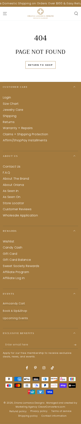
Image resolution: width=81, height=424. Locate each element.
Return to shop (40, 64)
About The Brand (16, 178)
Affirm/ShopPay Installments (25, 140)
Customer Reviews (17, 209)
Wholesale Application (20, 215)
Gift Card (10, 254)
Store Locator (13, 203)
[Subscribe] (76, 345)
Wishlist (8, 241)
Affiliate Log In (14, 278)
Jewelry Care (13, 110)
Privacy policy (38, 411)
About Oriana (13, 185)
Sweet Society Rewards (21, 266)
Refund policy (18, 411)
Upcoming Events (15, 318)
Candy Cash (12, 247)
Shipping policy (28, 415)
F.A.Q (6, 172)
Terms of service (61, 411)
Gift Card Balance (17, 260)
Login (7, 97)
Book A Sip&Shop (15, 311)
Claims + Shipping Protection (25, 134)
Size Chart (11, 104)
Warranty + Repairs (18, 128)
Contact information (53, 415)
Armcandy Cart (14, 303)
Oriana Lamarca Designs (29, 402)
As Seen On (12, 197)
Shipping (10, 116)
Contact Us (12, 166)
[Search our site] (76, 13)
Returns (9, 122)
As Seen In (11, 191)
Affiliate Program (16, 272)
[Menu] (5, 13)
